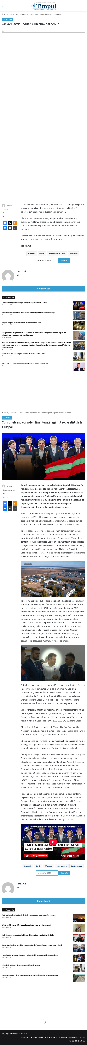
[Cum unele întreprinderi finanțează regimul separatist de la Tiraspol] (79, 305)
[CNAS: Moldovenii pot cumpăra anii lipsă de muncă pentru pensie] (79, 356)
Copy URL (64, 261)
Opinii (41, 1037)
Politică (34, 1037)
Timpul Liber (73, 1037)
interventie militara (57, 254)
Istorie (47, 1037)
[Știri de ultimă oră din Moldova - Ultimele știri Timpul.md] (43, 6)
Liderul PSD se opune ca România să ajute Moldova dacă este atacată (25, 364)
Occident (74, 254)
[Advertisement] (43, 390)
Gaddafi (32, 254)
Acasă (5, 14)
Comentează (43, 288)
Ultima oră (24, 14)
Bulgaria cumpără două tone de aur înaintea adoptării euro (21, 323)
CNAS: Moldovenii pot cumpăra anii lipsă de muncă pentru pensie (23, 354)
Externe (54, 1037)
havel (42, 254)
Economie (63, 1037)
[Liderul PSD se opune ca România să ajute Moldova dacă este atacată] (79, 366)
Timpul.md (9, 206)
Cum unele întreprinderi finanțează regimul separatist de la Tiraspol (24, 303)
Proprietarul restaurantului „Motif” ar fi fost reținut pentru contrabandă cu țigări (28, 313)
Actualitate (14, 14)
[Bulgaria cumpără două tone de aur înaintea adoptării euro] (79, 325)
